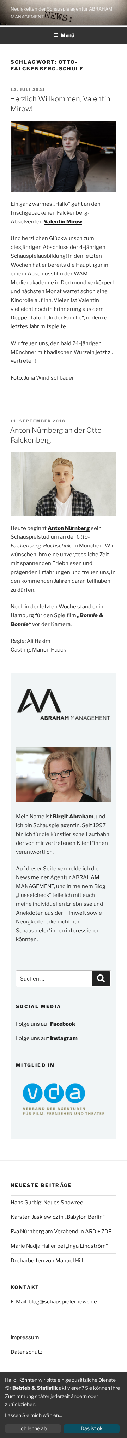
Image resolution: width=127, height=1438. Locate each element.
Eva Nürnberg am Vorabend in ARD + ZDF (61, 1231)
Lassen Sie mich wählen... (33, 1415)
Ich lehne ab (33, 1428)
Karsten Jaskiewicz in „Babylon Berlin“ (58, 1217)
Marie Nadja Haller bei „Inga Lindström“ (59, 1246)
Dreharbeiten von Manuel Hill (47, 1260)
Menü (67, 35)
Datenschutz (26, 1352)
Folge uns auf (45, 1024)
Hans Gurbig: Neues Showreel (48, 1202)
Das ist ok (92, 1428)
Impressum (25, 1337)
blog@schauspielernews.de (63, 1301)
